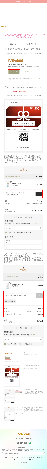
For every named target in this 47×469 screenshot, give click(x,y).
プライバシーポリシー (9, 457)
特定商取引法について (31, 457)
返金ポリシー (17, 457)
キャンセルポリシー (23, 459)
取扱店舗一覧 (39, 457)
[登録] (43, 453)
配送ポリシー (31, 459)
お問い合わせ (15, 459)
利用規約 (23, 457)
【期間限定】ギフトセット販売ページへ (11, 424)
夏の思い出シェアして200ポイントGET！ (23, 1)
